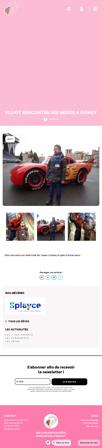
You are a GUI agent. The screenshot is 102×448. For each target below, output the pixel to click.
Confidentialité (90, 423)
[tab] (51, 321)
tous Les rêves (18, 321)
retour (54, 119)
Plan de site (92, 426)
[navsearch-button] (88, 8)
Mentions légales (89, 420)
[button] (10, 139)
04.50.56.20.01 (12, 429)
